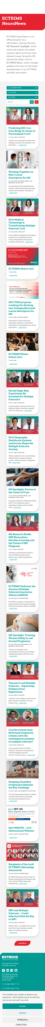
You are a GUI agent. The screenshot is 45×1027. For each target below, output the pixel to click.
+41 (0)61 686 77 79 (11, 984)
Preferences (22, 1020)
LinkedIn (8, 970)
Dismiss (22, 1013)
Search (32, 102)
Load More (22, 943)
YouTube (16, 970)
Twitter (3, 970)
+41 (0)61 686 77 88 (11, 988)
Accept (23, 1006)
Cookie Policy (21, 1024)
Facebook (12, 970)
